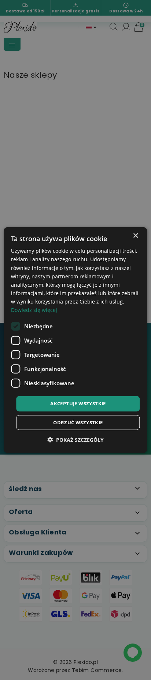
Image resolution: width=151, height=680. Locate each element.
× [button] (135, 236)
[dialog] (75, 340)
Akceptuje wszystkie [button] (78, 403)
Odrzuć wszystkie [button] (78, 422)
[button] (75, 439)
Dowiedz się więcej (34, 309)
